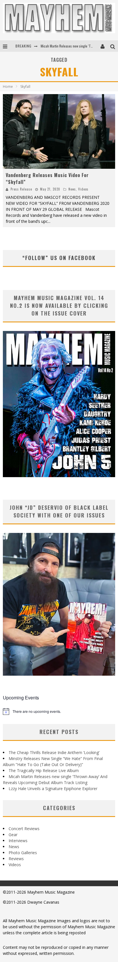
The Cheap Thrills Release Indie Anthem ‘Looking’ (54, 752)
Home (8, 86)
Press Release (21, 189)
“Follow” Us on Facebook (59, 257)
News (72, 189)
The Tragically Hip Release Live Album (44, 770)
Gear (13, 834)
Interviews (18, 840)
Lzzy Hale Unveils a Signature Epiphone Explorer (53, 788)
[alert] (59, 711)
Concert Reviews (24, 828)
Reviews (16, 858)
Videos (83, 189)
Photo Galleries (23, 852)
